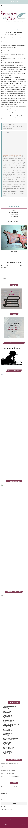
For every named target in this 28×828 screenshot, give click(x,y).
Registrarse (4, 806)
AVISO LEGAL (9, 826)
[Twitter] (11, 2)
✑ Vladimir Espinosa (7, 748)
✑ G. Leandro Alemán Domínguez (10, 724)
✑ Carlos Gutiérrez (6, 716)
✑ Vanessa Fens (6, 744)
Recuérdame (5, 800)
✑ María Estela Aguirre (7, 732)
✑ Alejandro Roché (6, 710)
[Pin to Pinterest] (14, 206)
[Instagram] (13, 2)
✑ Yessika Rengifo (6, 752)
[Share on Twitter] (12, 206)
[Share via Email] (18, 206)
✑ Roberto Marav (6, 742)
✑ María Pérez (5, 734)
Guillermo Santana (11, 34)
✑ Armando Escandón (7, 713)
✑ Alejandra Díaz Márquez (8, 706)
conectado (14, 266)
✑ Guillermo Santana (7, 725)
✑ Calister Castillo (6, 715)
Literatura (15, 201)
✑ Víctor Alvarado (6, 746)
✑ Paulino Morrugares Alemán (9, 738)
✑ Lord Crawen (5, 729)
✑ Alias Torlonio (6, 711)
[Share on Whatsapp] (15, 206)
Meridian (22, 826)
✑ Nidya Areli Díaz (6, 737)
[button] (2, 240)
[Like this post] (9, 206)
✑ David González (6, 719)
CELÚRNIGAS (12, 770)
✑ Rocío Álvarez (6, 741)
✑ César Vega (5, 717)
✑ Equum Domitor (6, 721)
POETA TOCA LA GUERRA (14, 767)
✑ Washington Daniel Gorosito (9, 750)
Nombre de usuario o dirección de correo (11, 787)
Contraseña (4, 793)
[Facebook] (8, 820)
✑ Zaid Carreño (5, 753)
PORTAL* (14, 251)
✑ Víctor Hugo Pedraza (7, 747)
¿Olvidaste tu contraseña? (7, 809)
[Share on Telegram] (16, 206)
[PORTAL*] (14, 237)
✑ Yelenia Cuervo (6, 751)
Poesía (22, 201)
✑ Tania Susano (5, 743)
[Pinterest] (15, 2)
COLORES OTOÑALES (13, 777)
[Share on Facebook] (11, 206)
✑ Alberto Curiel (6, 707)
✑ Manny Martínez (6, 730)
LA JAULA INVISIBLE (13, 764)
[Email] (17, 2)
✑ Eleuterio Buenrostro (7, 720)
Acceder (14, 803)
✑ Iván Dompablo (6, 726)
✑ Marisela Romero (6, 735)
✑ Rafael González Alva (8, 739)
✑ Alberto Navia (6, 708)
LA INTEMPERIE (12, 773)
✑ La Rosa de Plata (6, 728)
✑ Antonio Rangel (6, 712)
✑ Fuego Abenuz (6, 722)
